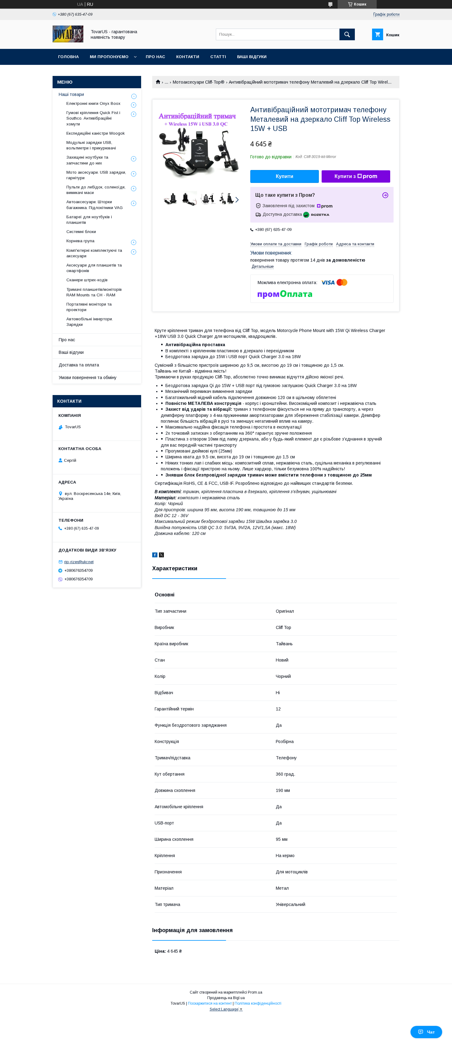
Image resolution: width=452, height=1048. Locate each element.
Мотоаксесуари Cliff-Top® (198, 82)
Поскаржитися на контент (210, 1003)
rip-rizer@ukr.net (78, 562)
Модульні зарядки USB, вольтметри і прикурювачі (91, 145)
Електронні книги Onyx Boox (93, 103)
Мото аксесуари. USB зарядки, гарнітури (96, 175)
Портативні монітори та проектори (89, 307)
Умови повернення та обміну (88, 377)
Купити (284, 176)
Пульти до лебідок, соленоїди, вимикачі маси (95, 190)
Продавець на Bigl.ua (226, 998)
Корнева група (80, 241)
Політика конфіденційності (258, 1003)
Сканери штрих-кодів (87, 280)
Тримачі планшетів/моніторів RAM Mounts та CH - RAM (94, 292)
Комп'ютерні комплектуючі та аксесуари (94, 253)
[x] (161, 555)
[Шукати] (347, 34)
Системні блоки (81, 231)
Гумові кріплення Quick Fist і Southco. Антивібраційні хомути (93, 118)
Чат (431, 1032)
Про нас (155, 56)
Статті (218, 56)
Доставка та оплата (79, 364)
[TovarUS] (68, 40)
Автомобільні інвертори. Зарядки (89, 322)
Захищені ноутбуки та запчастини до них (87, 160)
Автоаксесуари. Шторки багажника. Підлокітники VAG (94, 205)
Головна (68, 56)
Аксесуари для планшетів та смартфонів (94, 268)
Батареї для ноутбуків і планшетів (89, 220)
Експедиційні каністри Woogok (95, 133)
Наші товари (71, 94)
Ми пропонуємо (109, 56)
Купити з (345, 176)
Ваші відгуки (252, 56)
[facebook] (154, 555)
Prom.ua (255, 992)
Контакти (187, 56)
